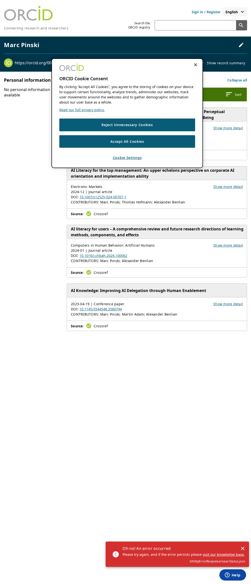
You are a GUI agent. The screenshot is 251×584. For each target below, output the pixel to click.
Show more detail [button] (228, 128)
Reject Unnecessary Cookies (127, 124)
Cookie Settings (127, 157)
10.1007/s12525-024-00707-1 (102, 197)
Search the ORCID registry (139, 25)
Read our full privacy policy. (82, 109)
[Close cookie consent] (195, 64)
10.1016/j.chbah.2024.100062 (103, 255)
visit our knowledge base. (224, 554)
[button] (237, 80)
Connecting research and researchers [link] (36, 28)
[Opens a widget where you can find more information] (232, 575)
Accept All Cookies (127, 141)
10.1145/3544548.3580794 (100, 309)
